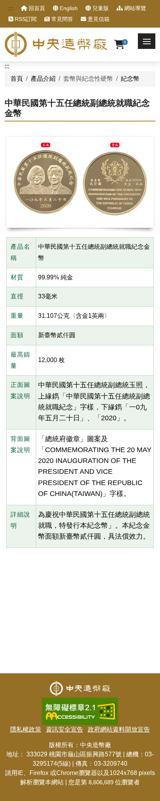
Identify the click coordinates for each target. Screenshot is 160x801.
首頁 (16, 78)
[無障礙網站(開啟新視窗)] (80, 702)
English (68, 8)
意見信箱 (98, 19)
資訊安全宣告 (64, 729)
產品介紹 (43, 78)
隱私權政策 (25, 729)
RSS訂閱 (25, 19)
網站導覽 (134, 8)
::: (11, 8)
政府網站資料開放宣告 (119, 729)
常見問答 (61, 19)
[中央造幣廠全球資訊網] (56, 44)
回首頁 (36, 8)
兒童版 (100, 8)
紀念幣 (130, 78)
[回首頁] (80, 685)
